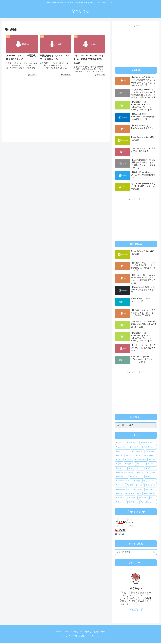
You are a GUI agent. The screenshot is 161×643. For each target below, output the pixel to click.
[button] (154, 552)
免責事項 (88, 632)
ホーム (59, 632)
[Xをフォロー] (134, 609)
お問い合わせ (99, 632)
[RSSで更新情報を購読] (141, 609)
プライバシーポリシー (73, 632)
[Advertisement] (21, 100)
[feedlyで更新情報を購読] (137, 609)
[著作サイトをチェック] (130, 609)
